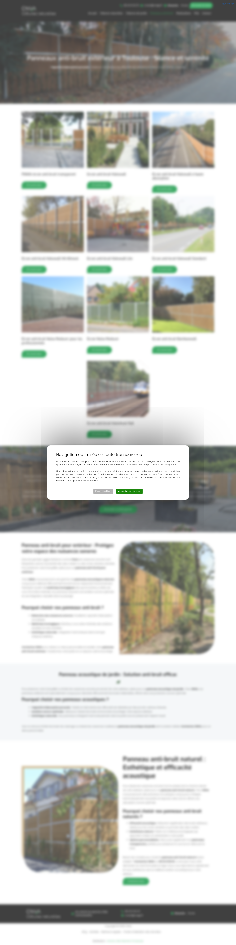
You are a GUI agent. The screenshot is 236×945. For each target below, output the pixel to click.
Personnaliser (103, 491)
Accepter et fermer (129, 491)
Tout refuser (228, 3)
